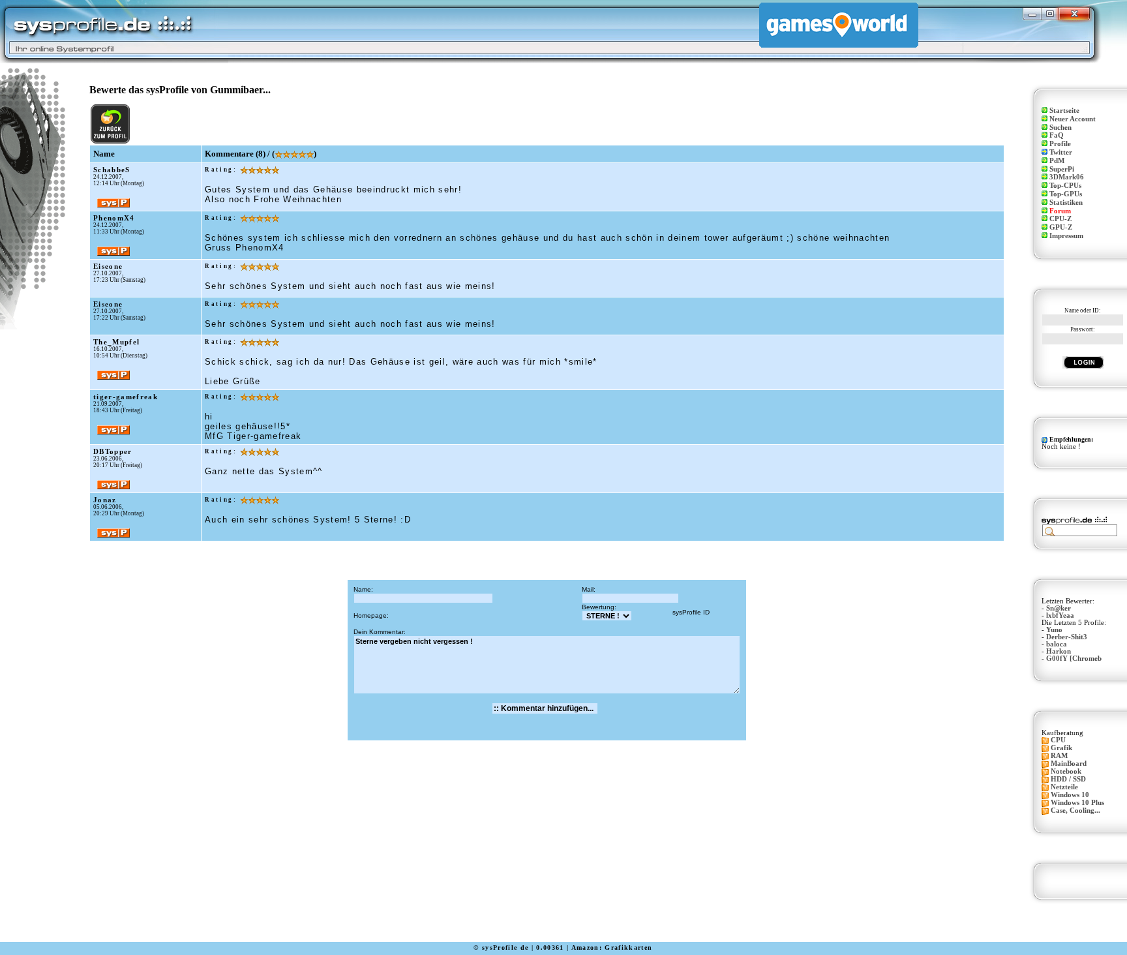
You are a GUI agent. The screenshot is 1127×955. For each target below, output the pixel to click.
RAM (1059, 755)
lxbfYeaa (1060, 615)
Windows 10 (1070, 794)
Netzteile (1064, 787)
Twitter (1060, 152)
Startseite (1064, 110)
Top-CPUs (1065, 185)
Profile (1060, 143)
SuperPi (1061, 169)
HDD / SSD (1068, 779)
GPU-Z (1060, 227)
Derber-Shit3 (1066, 637)
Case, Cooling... (1075, 810)
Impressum (1066, 235)
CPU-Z (1060, 218)
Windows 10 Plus (1077, 802)
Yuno (1054, 629)
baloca (1056, 644)
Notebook (1066, 771)
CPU (1058, 740)
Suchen (1060, 127)
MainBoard (1069, 763)
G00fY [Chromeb (1074, 658)
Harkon (1058, 651)
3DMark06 (1066, 177)
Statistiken (1066, 202)
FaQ (1056, 135)
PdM (1056, 160)
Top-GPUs (1065, 194)
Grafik (1061, 747)
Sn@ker (1058, 608)
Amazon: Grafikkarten (612, 947)
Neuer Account (1072, 119)
